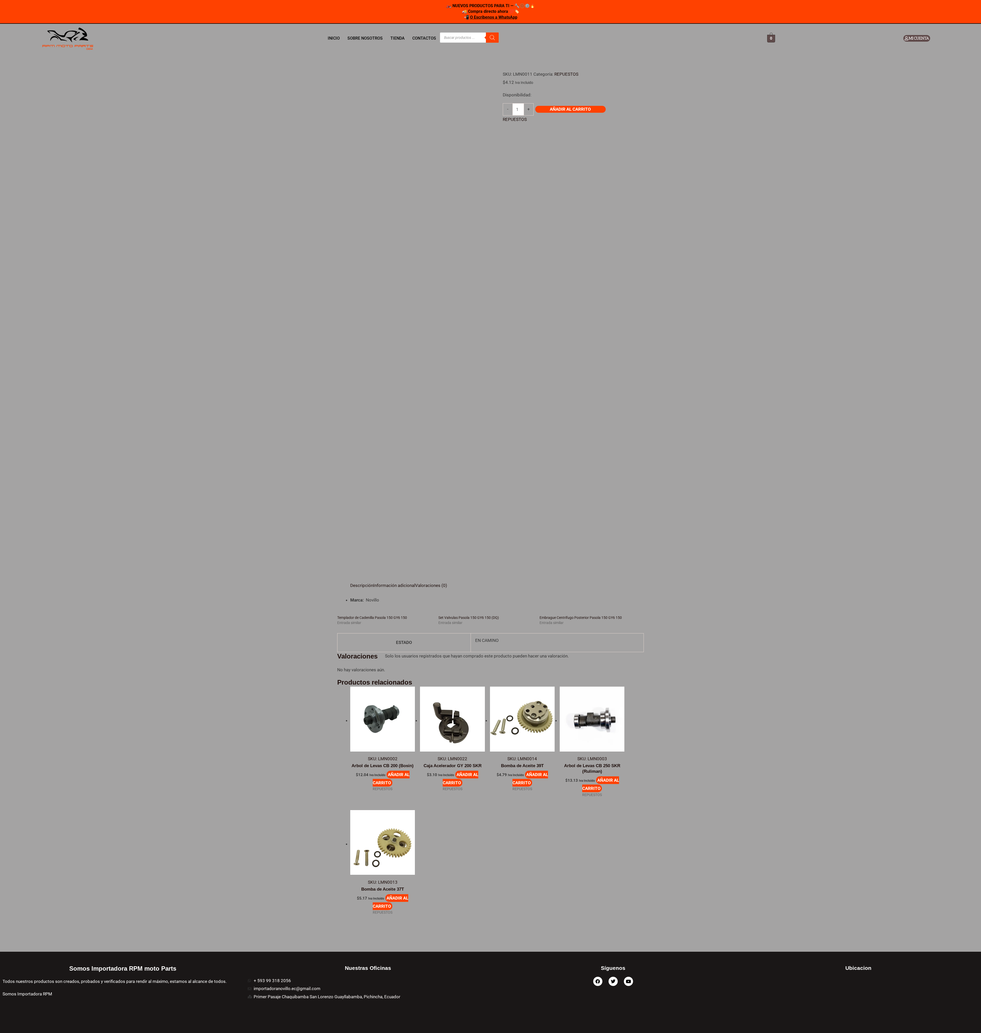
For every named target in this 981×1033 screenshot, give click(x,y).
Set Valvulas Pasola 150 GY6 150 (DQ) (468, 618)
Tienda (397, 38)
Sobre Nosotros (365, 38)
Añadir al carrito (570, 109)
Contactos (424, 38)
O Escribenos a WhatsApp (493, 17)
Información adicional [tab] (394, 585)
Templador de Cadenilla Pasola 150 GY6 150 (372, 618)
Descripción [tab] (361, 585)
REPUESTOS (566, 74)
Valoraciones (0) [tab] (431, 585)
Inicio (334, 38)
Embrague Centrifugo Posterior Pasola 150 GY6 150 (581, 618)
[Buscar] (492, 37)
